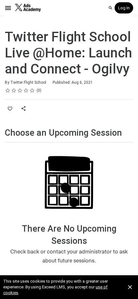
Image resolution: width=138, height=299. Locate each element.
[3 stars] (20, 90)
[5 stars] (32, 90)
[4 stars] (26, 90)
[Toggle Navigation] (8, 8)
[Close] (130, 287)
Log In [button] (124, 7)
